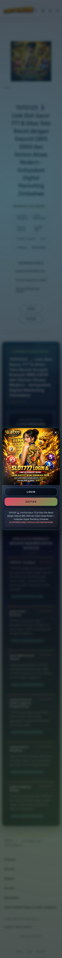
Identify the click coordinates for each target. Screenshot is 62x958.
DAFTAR (31, 501)
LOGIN (31, 492)
